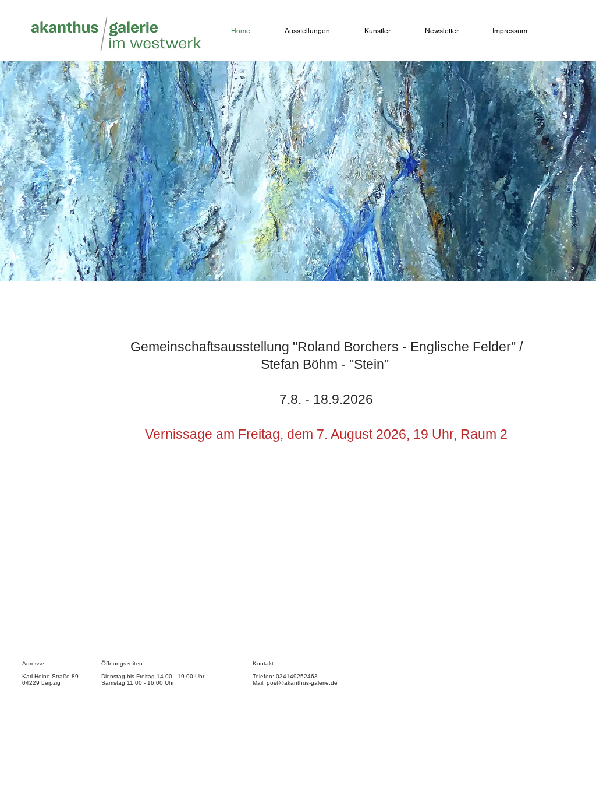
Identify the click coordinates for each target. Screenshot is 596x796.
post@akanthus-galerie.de (302, 682)
